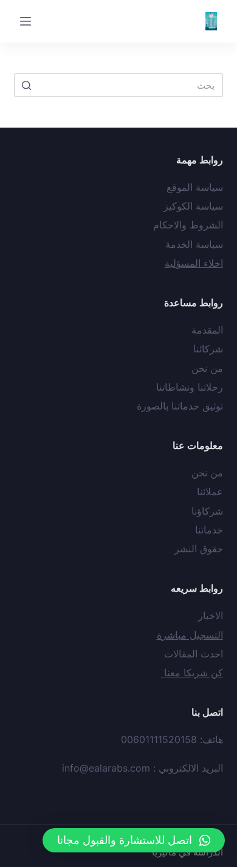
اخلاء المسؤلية (194, 263)
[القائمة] (25, 21)
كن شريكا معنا (192, 673)
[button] (134, 840)
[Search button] (26, 85)
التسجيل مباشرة (190, 635)
